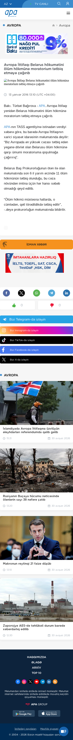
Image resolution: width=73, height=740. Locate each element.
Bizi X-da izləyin (19, 359)
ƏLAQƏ (36, 662)
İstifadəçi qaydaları (25, 728)
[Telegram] (42, 682)
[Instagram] (24, 682)
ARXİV (36, 667)
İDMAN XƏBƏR (36, 244)
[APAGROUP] (36, 704)
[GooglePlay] (24, 714)
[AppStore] (49, 714)
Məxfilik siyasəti (49, 728)
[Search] (58, 4)
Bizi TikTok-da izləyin (22, 340)
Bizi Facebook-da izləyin (24, 349)
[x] (30, 682)
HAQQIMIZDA (36, 657)
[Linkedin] (49, 682)
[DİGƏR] (67, 13)
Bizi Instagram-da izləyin (24, 330)
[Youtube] (36, 682)
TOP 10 (36, 672)
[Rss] (55, 682)
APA (42, 106)
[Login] (67, 4)
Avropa (64, 25)
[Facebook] (18, 682)
